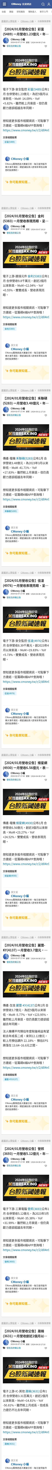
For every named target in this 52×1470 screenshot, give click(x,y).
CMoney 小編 (27, 21)
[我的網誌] (49, 4)
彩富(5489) (35, 89)
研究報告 (21, 12)
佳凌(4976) (35, 641)
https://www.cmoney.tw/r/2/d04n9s (27, 130)
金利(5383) (35, 276)
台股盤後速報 (44, 21)
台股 (4, 12)
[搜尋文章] (43, 4)
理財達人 (32, 12)
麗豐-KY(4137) (25, 1005)
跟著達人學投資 (9, 21)
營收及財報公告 (14, 46)
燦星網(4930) (24, 823)
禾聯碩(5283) (24, 458)
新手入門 (44, 12)
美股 (11, 12)
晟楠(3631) (32, 1391)
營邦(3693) (35, 1209)
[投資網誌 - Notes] (20, 4)
